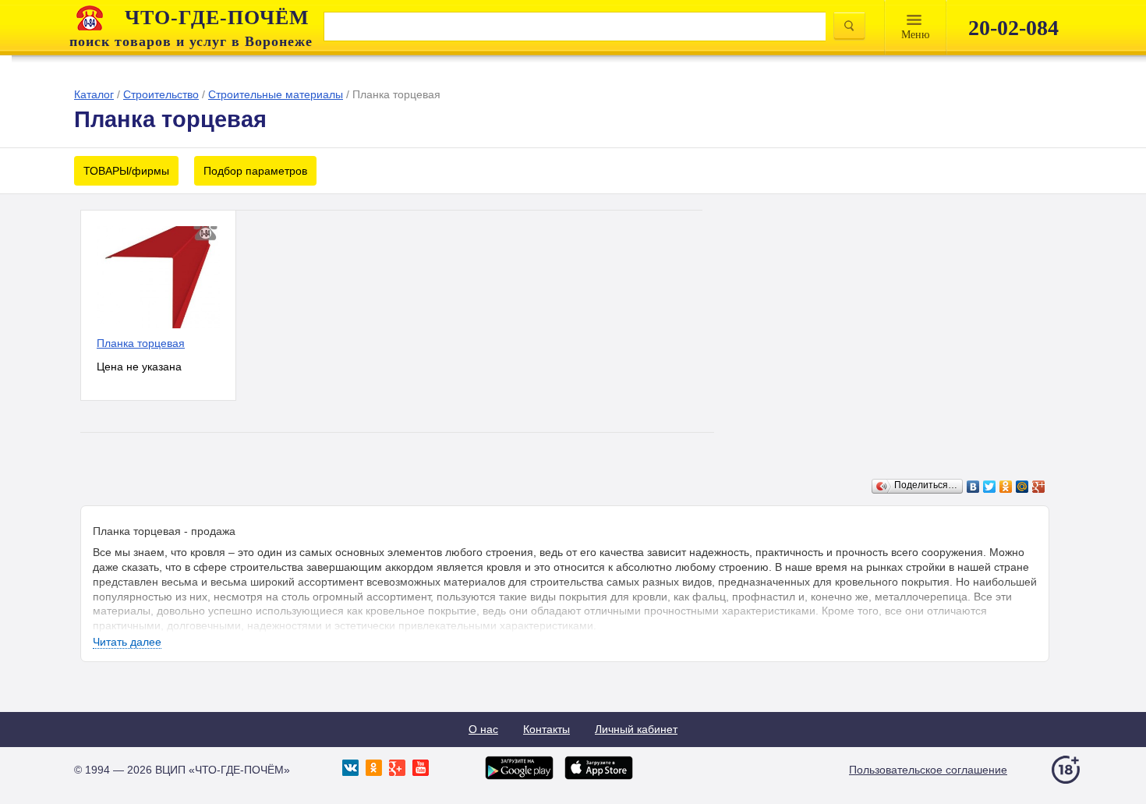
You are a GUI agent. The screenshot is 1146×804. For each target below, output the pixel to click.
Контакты (546, 729)
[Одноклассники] (1006, 486)
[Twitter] (990, 486)
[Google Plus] (1039, 486)
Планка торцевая (141, 343)
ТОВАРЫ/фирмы (126, 171)
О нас (483, 729)
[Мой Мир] (1022, 486)
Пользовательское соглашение (928, 769)
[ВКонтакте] (973, 486)
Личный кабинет (636, 729)
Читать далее (127, 642)
